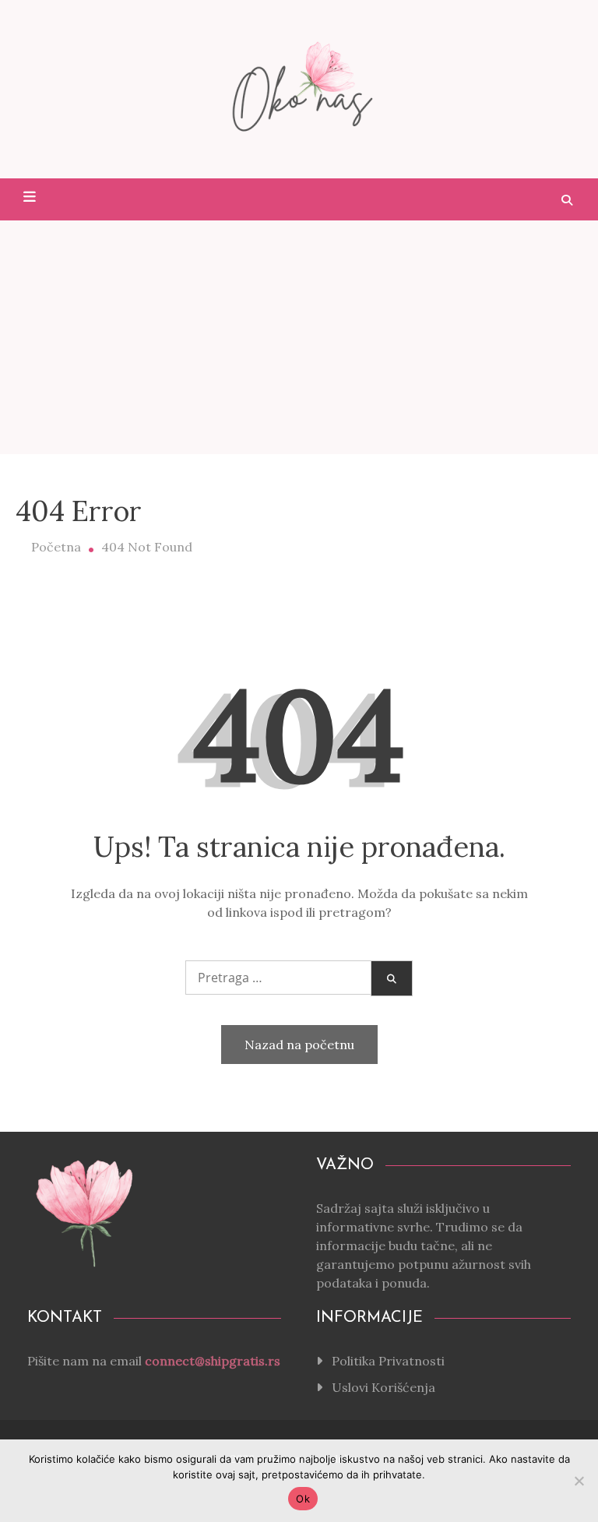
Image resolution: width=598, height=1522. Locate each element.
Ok (303, 1498)
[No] (578, 1481)
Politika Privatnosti (388, 1361)
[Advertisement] (299, 337)
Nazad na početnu (299, 1044)
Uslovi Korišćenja (383, 1387)
